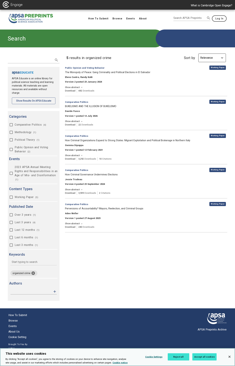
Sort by (189, 58)
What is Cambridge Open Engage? (211, 5)
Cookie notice (120, 362)
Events (12, 326)
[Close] (229, 357)
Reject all (178, 357)
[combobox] (33, 262)
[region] (117, 357)
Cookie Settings (153, 357)
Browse (13, 320)
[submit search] (208, 18)
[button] (55, 291)
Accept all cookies (204, 357)
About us (14, 331)
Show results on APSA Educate (35, 100)
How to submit (17, 315)
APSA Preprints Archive (212, 329)
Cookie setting (17, 337)
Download (70, 90)
